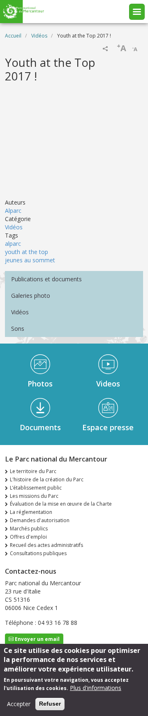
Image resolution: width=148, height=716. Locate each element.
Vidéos (39, 35)
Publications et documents (46, 279)
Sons (17, 328)
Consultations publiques (38, 553)
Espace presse (108, 427)
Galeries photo (30, 295)
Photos (40, 384)
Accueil (13, 35)
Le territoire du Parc (33, 471)
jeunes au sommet (30, 260)
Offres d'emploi (28, 536)
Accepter (18, 704)
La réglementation (31, 512)
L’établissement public (36, 487)
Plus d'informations (95, 688)
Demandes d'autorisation (39, 520)
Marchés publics (29, 528)
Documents (40, 427)
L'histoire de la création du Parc (46, 479)
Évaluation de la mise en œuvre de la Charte (61, 503)
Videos (108, 384)
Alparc (13, 210)
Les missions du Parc (34, 495)
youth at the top (26, 252)
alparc (13, 243)
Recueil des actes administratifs (46, 545)
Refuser (50, 703)
